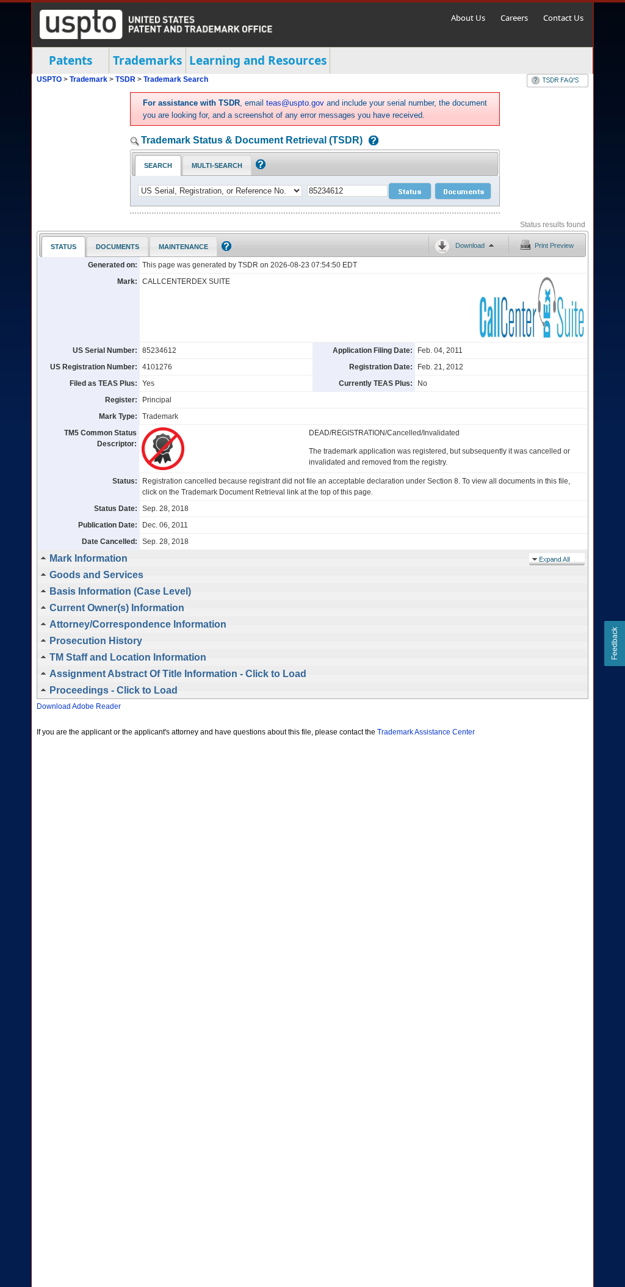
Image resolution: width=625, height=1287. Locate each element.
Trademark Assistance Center (426, 732)
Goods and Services (96, 575)
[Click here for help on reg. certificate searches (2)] (259, 166)
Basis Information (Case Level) (120, 591)
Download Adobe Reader (79, 706)
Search (158, 165)
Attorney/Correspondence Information (137, 624)
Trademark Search (175, 79)
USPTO (49, 79)
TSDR (126, 79)
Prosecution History (95, 641)
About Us (468, 17)
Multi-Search (217, 165)
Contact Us (563, 17)
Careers (514, 17)
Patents (70, 60)
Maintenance (183, 246)
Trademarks (147, 60)
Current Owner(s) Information (116, 608)
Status (63, 246)
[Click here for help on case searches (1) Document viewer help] (370, 141)
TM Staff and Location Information (127, 657)
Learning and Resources (258, 60)
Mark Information (88, 558)
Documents (117, 246)
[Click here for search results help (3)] (225, 248)
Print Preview (554, 245)
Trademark (88, 79)
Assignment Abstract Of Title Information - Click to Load (177, 674)
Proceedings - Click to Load (113, 690)
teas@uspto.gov (295, 102)
